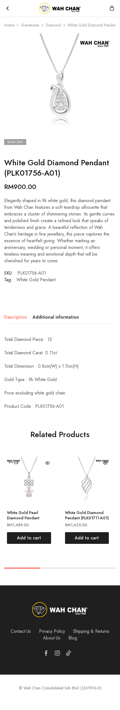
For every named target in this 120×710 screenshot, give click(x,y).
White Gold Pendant (36, 280)
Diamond (53, 25)
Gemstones (30, 25)
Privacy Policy (52, 631)
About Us (51, 638)
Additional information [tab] (56, 317)
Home (9, 25)
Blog (72, 638)
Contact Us (21, 631)
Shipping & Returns (91, 631)
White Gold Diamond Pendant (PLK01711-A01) (87, 515)
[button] (29, 538)
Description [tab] (15, 317)
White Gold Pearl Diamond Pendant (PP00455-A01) (23, 518)
